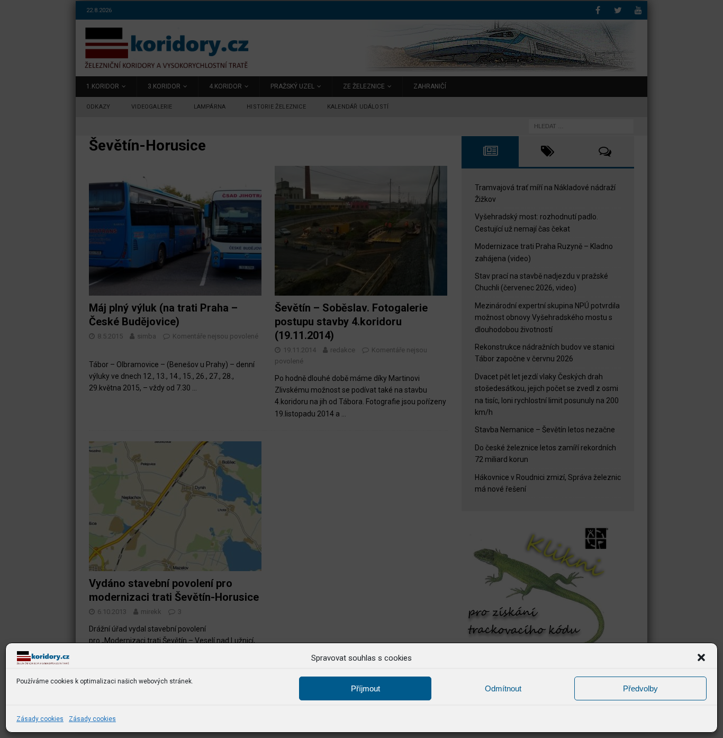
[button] (701, 657)
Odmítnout (503, 687)
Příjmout (365, 687)
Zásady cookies (40, 719)
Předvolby (640, 687)
